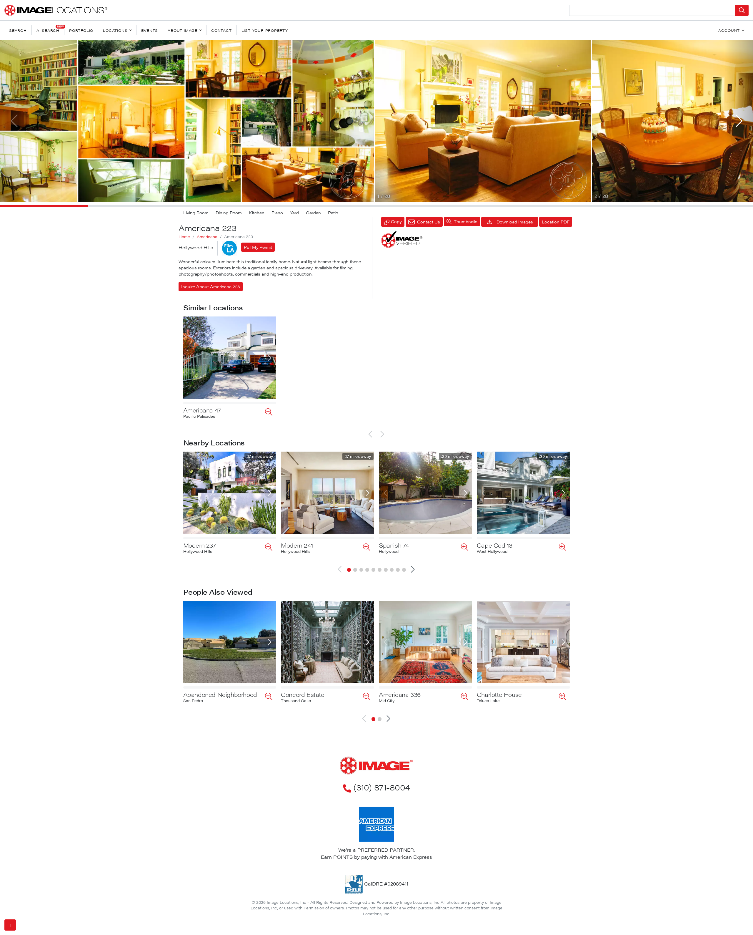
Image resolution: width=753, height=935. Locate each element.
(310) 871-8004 (382, 787)
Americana (207, 236)
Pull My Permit (258, 247)
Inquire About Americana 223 (210, 286)
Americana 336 (400, 694)
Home (184, 236)
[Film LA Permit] (229, 248)
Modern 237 (199, 545)
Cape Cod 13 (494, 545)
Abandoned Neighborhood (220, 694)
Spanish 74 (394, 545)
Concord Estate (302, 694)
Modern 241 (297, 545)
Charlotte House (499, 694)
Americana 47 (202, 410)
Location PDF (555, 222)
